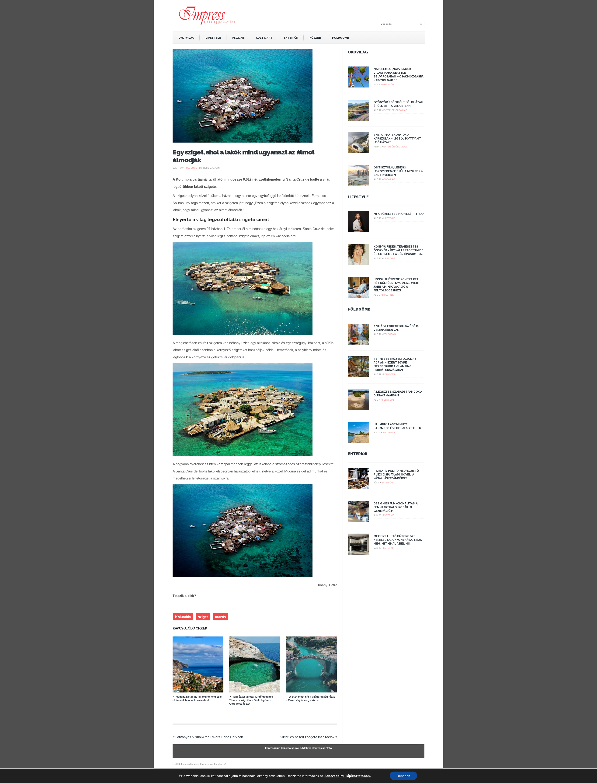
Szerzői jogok (290, 748)
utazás (220, 617)
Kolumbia (183, 617)
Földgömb (340, 37)
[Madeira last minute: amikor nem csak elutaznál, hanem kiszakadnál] (198, 691)
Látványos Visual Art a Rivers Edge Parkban (209, 737)
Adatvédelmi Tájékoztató (316, 748)
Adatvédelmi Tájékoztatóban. (347, 776)
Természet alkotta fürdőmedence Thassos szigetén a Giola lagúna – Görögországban (251, 700)
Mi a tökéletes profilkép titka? (399, 214)
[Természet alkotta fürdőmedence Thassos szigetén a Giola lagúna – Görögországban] (254, 691)
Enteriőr (291, 37)
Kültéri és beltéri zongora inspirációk (307, 737)
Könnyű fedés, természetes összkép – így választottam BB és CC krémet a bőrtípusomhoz (398, 250)
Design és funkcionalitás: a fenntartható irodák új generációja (395, 507)
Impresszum (272, 748)
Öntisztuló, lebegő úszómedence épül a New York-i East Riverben (399, 171)
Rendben (403, 776)
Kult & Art (264, 37)
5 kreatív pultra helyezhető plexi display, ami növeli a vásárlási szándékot (396, 474)
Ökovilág (358, 52)
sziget (203, 617)
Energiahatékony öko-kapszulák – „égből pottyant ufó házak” (397, 138)
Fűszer (315, 37)
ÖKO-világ (186, 37)
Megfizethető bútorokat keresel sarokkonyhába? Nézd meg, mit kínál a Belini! (398, 540)
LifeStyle (213, 37)
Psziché (238, 37)
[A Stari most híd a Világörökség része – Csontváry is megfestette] (311, 691)
